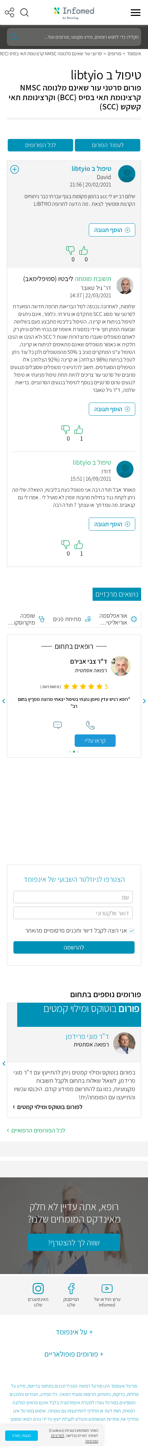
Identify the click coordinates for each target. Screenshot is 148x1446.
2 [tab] (74, 752)
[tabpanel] (74, 701)
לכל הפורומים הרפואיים (38, 1130)
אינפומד (134, 53)
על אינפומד (71, 1332)
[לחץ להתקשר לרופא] (90, 725)
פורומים (114, 53)
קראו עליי (95, 740)
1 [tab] (78, 752)
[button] (24, 12)
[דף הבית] (74, 12)
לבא (3, 701)
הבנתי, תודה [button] (21, 1435)
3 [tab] (70, 752)
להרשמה (74, 947)
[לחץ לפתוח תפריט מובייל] (135, 12)
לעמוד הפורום (108, 145)
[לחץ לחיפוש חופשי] (14, 37)
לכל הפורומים (40, 145)
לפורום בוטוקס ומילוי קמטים (50, 1107)
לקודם (144, 701)
